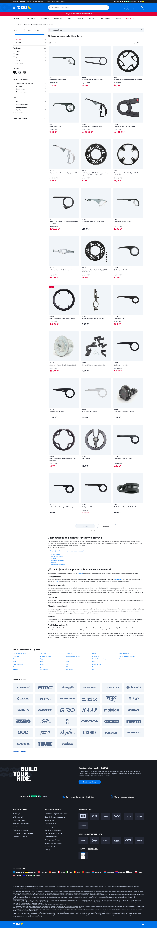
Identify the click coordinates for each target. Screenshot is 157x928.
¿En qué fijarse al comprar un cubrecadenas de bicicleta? (67, 551)
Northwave (69, 669)
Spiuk (67, 661)
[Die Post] (105, 840)
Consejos (48, 850)
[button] (29, 48)
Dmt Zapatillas (44, 669)
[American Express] (105, 816)
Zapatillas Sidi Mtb (45, 656)
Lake (67, 664)
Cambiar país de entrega (95, 893)
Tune (120, 659)
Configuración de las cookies (23, 833)
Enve (93, 667)
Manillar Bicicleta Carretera (100, 659)
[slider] (14, 34)
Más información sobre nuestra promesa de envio (68, 907)
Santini (94, 653)
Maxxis (42, 664)
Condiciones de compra (21, 827)
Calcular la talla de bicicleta (54, 833)
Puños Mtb (95, 656)
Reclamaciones (50, 820)
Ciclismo (20, 24)
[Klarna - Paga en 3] (139, 816)
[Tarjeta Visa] (94, 816)
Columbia (16, 656)
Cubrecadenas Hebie (19, 653)
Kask (93, 661)
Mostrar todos (19, 63)
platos (56, 581)
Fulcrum (68, 667)
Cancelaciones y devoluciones (55, 817)
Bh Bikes (15, 669)
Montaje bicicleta (50, 846)
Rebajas (68, 14)
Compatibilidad (55, 554)
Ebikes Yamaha (96, 664)
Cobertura (54, 558)
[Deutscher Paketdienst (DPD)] (94, 840)
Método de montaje (57, 556)
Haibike (68, 659)
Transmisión (40, 24)
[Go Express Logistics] (128, 840)
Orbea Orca (43, 653)
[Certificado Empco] (83, 855)
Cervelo (15, 667)
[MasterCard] (83, 816)
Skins (14, 661)
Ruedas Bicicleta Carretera (127, 656)
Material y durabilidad (57, 560)
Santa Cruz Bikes (18, 664)
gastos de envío (51, 886)
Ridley (41, 661)
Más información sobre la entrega (38, 903)
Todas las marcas (20, 752)
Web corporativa (18, 817)
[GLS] (116, 840)
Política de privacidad (20, 830)
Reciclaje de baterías (20, 837)
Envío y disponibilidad (52, 840)
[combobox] (128, 43)
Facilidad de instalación (58, 564)
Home (14, 24)
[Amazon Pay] (128, 816)
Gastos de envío (50, 823)
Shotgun (42, 659)
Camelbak (69, 653)
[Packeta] (139, 840)
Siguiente (106, 526)
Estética (53, 562)
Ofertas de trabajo (19, 820)
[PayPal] (116, 816)
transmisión (118, 579)
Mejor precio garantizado (53, 843)
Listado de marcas (51, 837)
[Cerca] (142, 29)
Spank (41, 667)
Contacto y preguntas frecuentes (56, 814)
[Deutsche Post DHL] (83, 840)
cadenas (80, 573)
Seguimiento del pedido (53, 830)
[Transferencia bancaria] (83, 825)
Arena (15, 659)
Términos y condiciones (21, 823)
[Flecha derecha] (141, 107)
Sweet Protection (124, 653)
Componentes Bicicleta (30, 24)
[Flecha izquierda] (115, 107)
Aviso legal (16, 814)
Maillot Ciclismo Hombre (73, 656)
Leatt (93, 669)
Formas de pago (50, 827)
